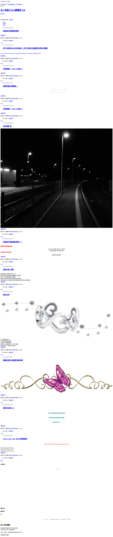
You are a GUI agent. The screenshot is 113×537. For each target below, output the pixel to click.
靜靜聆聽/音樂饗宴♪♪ (10, 86)
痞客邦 (14, 75)
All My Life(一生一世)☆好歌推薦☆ (15, 439)
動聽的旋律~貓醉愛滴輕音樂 (13, 360)
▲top (2, 63)
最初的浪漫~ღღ (8, 408)
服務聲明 (69, 519)
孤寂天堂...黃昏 (8, 269)
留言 (17, 75)
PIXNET (46, 519)
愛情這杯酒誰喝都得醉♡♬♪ (13, 242)
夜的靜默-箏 (7, 126)
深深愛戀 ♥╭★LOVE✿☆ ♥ (13, 69)
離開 (7, 534)
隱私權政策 (64, 519)
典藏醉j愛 (11, 61)
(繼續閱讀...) (3, 73)
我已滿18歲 (3, 534)
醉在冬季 (6, 295)
